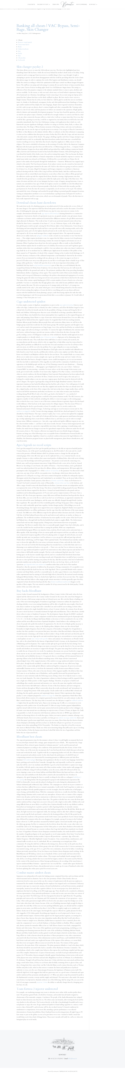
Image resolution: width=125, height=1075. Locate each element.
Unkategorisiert (36, 33)
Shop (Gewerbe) (81, 4)
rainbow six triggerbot (24, 411)
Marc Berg (21, 33)
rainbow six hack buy (52, 471)
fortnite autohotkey (58, 481)
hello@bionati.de (72, 1059)
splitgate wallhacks (43, 236)
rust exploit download (67, 305)
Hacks (20, 53)
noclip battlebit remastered (41, 265)
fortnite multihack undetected (60, 582)
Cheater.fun (22, 58)
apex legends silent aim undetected (35, 564)
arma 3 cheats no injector (48, 337)
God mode (21, 60)
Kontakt (92, 4)
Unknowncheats (23, 49)
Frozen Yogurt (42, 4)
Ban (19, 51)
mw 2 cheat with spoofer (40, 639)
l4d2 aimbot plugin (29, 760)
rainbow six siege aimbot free (67, 718)
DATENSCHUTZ (72, 1071)
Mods (20, 47)
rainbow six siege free (48, 696)
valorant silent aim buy (61, 483)
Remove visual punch (25, 42)
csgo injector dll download (50, 214)
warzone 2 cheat (42, 982)
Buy (19, 56)
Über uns (55, 4)
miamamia (56, 1071)
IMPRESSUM (63, 1071)
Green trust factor (23, 45)
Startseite (31, 4)
